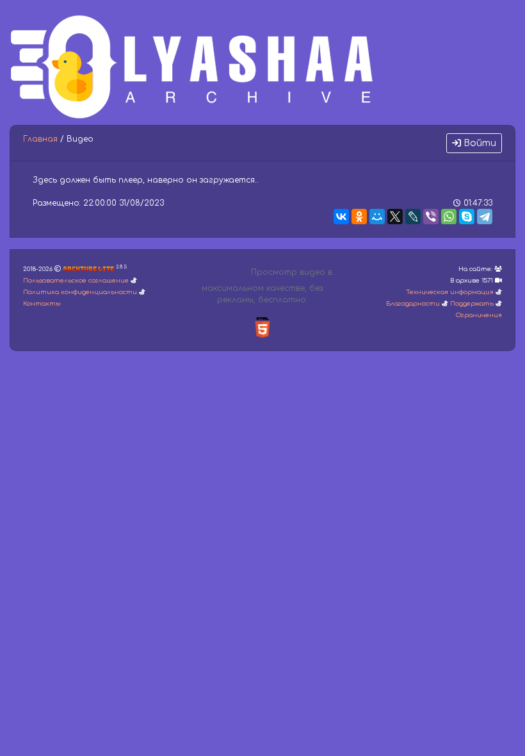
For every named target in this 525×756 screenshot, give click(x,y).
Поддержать (472, 303)
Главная (40, 139)
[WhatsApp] (448, 216)
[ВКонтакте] (341, 216)
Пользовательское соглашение (76, 280)
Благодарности (413, 303)
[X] (395, 216)
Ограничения (479, 315)
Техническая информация (450, 292)
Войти (478, 143)
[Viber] (431, 216)
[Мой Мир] (377, 216)
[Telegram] (484, 216)
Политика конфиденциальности (80, 292)
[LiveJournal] (413, 216)
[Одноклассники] (359, 216)
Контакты (42, 303)
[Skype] (466, 216)
